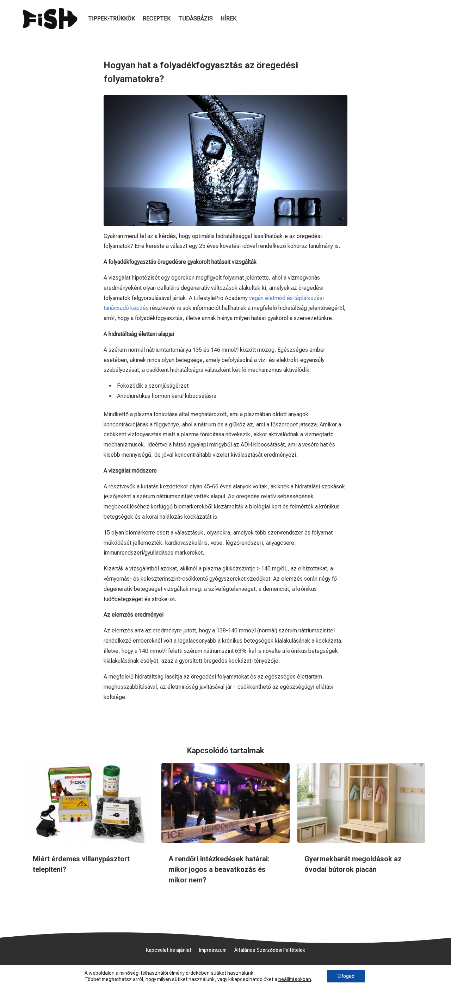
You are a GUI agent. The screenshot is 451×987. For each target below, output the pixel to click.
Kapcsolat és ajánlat (168, 950)
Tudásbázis (195, 18)
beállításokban (294, 979)
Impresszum (213, 950)
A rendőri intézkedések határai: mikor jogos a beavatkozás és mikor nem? (219, 869)
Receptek (157, 18)
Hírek (228, 18)
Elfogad (346, 976)
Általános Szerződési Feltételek (269, 950)
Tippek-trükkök (111, 18)
